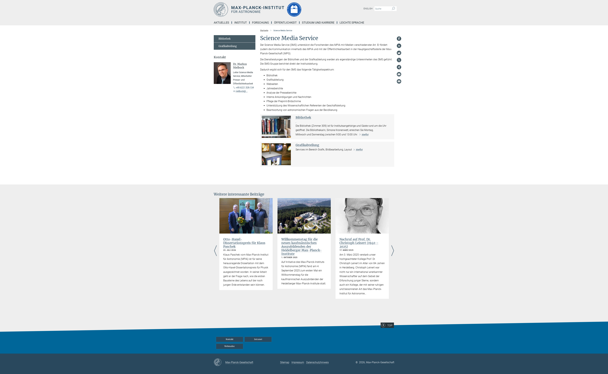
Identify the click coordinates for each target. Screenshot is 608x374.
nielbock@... (242, 91)
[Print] (399, 81)
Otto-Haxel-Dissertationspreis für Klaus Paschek (244, 242)
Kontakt (229, 339)
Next (392, 251)
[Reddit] (399, 53)
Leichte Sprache (352, 22)
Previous (215, 251)
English (368, 8)
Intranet (258, 339)
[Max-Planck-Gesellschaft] (219, 362)
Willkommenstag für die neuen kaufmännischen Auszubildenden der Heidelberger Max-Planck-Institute (301, 246)
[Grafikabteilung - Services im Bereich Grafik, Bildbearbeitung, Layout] (276, 154)
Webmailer (229, 346)
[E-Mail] (399, 74)
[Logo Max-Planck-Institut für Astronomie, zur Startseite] (273, 9)
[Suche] (393, 8)
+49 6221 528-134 (245, 87)
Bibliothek (303, 117)
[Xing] (399, 67)
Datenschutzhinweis (317, 362)
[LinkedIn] (399, 45)
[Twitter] (399, 60)
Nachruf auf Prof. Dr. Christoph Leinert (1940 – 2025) (358, 242)
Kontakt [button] (220, 57)
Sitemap (284, 362)
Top (389, 325)
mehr (365, 134)
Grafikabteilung (307, 145)
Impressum (297, 362)
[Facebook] (399, 38)
